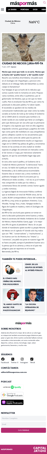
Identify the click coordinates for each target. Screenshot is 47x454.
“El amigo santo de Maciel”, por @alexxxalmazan (12, 307)
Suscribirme (23, 430)
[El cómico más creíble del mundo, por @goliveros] (12, 269)
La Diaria (12, 9)
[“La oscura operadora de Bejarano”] (34, 295)
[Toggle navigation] (2, 9)
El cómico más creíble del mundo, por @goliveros (12, 281)
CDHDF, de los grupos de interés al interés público (34, 267)
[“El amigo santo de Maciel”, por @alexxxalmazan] (12, 295)
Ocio (35, 9)
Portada (25, 9)
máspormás (6, 449)
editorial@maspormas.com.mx (14, 372)
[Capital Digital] (39, 449)
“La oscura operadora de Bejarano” (32, 307)
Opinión (13, 67)
